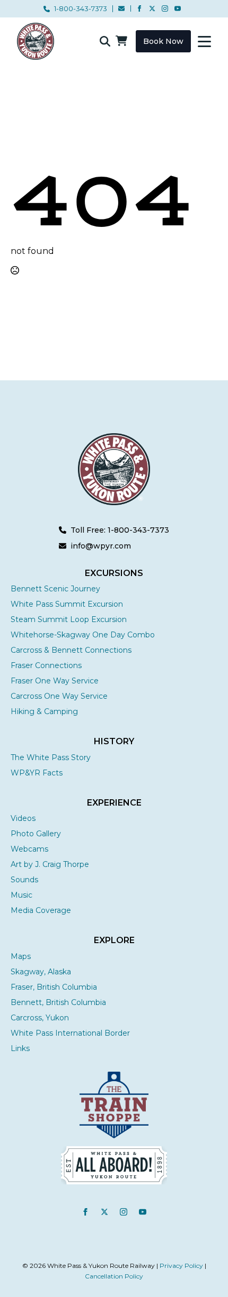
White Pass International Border (70, 1033)
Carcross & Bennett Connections (71, 650)
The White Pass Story (51, 757)
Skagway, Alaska (41, 971)
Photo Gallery (36, 833)
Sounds (24, 879)
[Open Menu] (204, 41)
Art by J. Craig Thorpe (50, 864)
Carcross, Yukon (40, 1017)
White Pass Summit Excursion (67, 604)
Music (21, 895)
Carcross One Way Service (59, 696)
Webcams (29, 849)
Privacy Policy (181, 1265)
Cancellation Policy (114, 1276)
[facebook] (139, 8)
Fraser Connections (46, 665)
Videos (23, 818)
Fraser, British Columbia (54, 987)
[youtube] (177, 8)
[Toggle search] (105, 41)
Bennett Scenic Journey (55, 588)
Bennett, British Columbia (58, 1002)
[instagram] (165, 8)
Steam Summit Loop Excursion (69, 619)
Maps (21, 956)
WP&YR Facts (37, 773)
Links (20, 1048)
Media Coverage (41, 910)
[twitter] (152, 8)
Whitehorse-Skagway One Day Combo (83, 635)
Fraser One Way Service (55, 681)
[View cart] (121, 41)
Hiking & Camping (44, 711)
